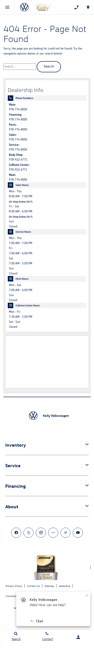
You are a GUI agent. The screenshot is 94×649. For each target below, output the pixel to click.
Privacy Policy (14, 586)
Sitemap (49, 586)
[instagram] (41, 533)
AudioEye (64, 586)
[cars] (53, 533)
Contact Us (33, 586)
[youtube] (78, 533)
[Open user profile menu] (78, 637)
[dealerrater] (65, 533)
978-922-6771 (18, 159)
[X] (29, 533)
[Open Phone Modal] (76, 7)
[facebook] (16, 533)
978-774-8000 (18, 109)
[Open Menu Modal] (7, 7)
